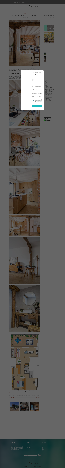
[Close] (43, 70)
